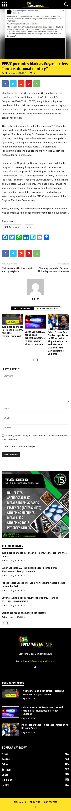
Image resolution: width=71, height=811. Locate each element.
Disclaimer (20, 802)
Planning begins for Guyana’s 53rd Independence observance (53, 270)
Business (7, 769)
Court (5, 775)
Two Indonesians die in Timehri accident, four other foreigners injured (12, 331)
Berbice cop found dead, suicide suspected (24, 612)
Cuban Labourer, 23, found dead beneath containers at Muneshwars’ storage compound (35, 338)
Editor (7, 73)
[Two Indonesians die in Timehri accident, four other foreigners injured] (12, 319)
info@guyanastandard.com (41, 661)
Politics (6, 759)
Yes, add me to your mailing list (20, 446)
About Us (35, 802)
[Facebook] (35, 668)
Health (5, 785)
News (5, 754)
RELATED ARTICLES (22, 308)
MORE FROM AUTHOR (47, 308)
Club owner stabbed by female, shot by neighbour (18, 270)
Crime (5, 764)
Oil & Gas (7, 780)
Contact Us (50, 802)
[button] (65, 4)
